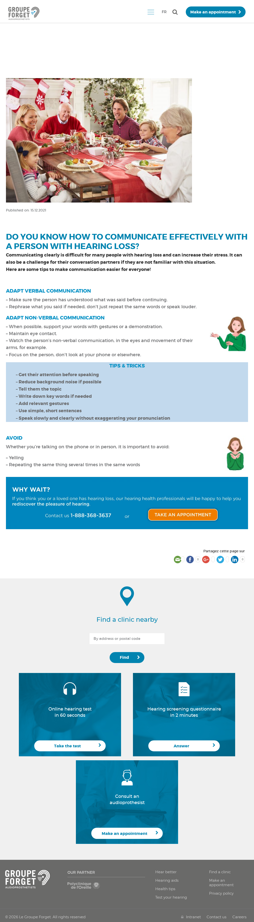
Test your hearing (171, 897)
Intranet (193, 917)
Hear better (166, 872)
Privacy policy (221, 893)
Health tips (165, 889)
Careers (239, 917)
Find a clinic (220, 872)
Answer (181, 746)
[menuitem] (150, 12)
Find (124, 657)
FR (164, 11)
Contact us (216, 917)
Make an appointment (213, 12)
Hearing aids (167, 880)
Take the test (67, 746)
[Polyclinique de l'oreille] (86, 888)
